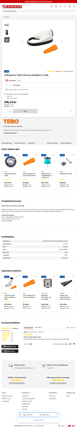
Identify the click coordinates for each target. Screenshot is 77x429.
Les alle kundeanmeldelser (17, 383)
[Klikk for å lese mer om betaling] (66, 426)
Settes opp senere (38, 420)
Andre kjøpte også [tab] (10, 149)
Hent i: (10, 85)
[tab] (28, 327)
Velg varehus (16, 85)
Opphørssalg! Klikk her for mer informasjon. (38, 1)
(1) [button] (12, 332)
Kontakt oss (25, 396)
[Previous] (23, 42)
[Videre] (62, 42)
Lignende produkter (52, 143)
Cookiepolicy (52, 398)
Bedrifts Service (6, 398)
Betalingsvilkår (26, 404)
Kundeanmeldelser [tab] (10, 322)
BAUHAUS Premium (7, 396)
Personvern (52, 396)
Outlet (68, 396)
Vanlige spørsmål (27, 401)
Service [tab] (4, 393)
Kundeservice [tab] (26, 393)
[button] (9, 346)
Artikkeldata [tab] (7, 236)
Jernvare (6, 17)
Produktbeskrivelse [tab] (11, 201)
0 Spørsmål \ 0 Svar (5, 330)
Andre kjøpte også (6, 143)
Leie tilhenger (6, 401)
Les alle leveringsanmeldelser (58, 383)
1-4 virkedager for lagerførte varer (24, 368)
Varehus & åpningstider (28, 398)
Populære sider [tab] (70, 393)
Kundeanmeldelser (66, 143)
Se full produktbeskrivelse (10, 133)
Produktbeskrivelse (20, 143)
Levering (24, 409)
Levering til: (12, 80)
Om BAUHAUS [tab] (53, 393)
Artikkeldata (31, 143)
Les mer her (50, 368)
